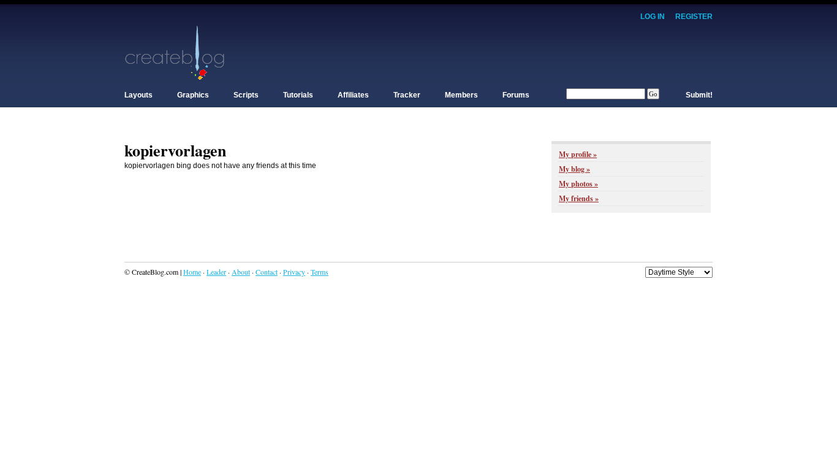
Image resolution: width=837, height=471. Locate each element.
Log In (652, 16)
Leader (216, 272)
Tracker (406, 95)
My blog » (574, 169)
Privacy (294, 272)
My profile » (578, 154)
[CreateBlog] (174, 52)
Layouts (138, 95)
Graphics (193, 95)
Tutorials (298, 95)
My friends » (579, 198)
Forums (515, 95)
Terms (319, 272)
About (241, 272)
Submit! (699, 95)
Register (694, 16)
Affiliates (353, 95)
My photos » (578, 183)
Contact (267, 272)
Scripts (246, 95)
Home (192, 272)
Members (461, 95)
